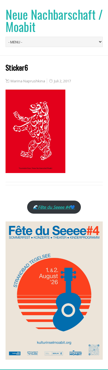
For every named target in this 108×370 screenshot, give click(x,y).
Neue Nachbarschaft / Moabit (54, 20)
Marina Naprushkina (28, 80)
